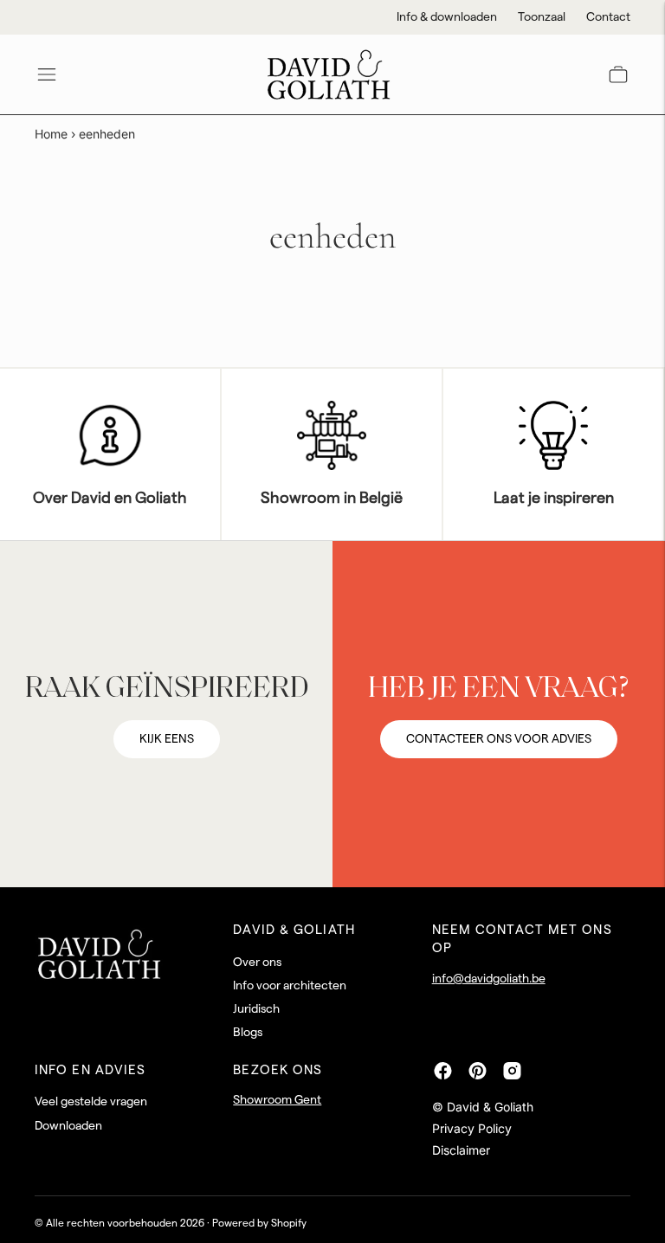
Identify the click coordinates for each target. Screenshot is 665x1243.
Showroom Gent (277, 1100)
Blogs (247, 1033)
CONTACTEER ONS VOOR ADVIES (498, 739)
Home (51, 133)
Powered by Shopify (259, 1223)
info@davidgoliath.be (489, 979)
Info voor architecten (289, 986)
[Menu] (47, 74)
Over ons (257, 962)
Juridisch (256, 1009)
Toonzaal (541, 17)
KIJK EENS (166, 739)
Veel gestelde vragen (91, 1102)
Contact (608, 17)
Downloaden (68, 1126)
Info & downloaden (447, 17)
